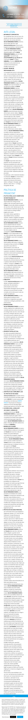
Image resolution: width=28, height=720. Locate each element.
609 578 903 (19, 17)
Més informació (5, 716)
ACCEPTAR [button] (20, 716)
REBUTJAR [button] (13, 716)
